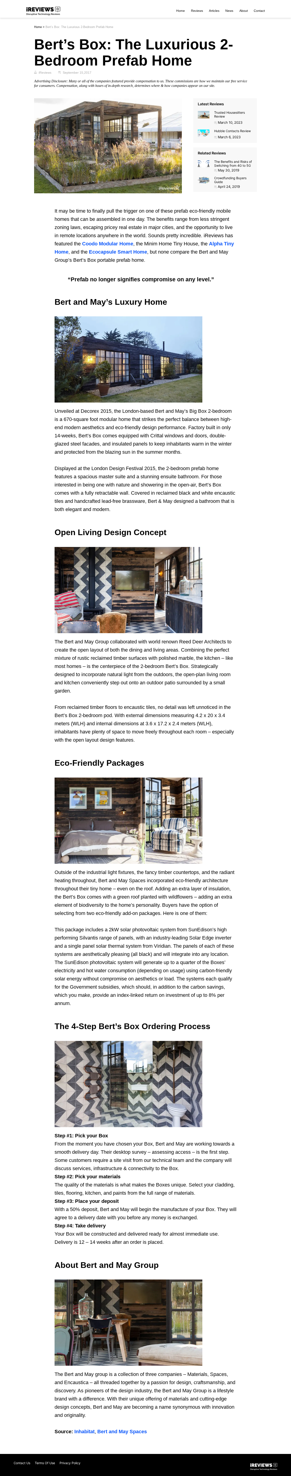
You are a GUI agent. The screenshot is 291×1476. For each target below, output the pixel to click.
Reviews (197, 11)
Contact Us (22, 1463)
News (229, 11)
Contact (259, 11)
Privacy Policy (70, 1463)
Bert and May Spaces (122, 1431)
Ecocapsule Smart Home (118, 252)
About (243, 11)
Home (180, 11)
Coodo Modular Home (107, 244)
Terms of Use (45, 1463)
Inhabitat (84, 1431)
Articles (214, 11)
